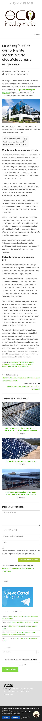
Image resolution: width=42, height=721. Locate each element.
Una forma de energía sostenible (13, 142)
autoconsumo (13, 362)
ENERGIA (8, 74)
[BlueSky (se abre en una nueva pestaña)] (28, 3)
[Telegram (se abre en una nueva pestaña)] (31, 3)
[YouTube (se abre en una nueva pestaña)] (25, 3)
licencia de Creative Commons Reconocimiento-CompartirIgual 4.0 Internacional (18, 691)
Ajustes (25, 717)
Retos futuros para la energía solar (14, 144)
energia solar (16, 364)
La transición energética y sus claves (21, 461)
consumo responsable (26, 362)
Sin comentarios (22, 74)
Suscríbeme (10, 669)
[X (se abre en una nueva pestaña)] (10, 3)
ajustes (17, 714)
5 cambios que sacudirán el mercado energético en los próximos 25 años (21, 493)
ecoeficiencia (6, 364)
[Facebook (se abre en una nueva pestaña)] (14, 3)
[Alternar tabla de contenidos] (23, 139)
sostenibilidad (24, 366)
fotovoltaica (6, 366)
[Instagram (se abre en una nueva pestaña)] (21, 3)
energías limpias (27, 364)
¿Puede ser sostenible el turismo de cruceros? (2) (24, 622)
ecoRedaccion (10, 71)
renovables (15, 366)
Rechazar (15, 717)
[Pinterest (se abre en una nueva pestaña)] (17, 3)
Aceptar (6, 717)
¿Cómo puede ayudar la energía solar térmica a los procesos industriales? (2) (20, 429)
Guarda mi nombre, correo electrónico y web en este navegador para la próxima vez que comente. (21, 552)
